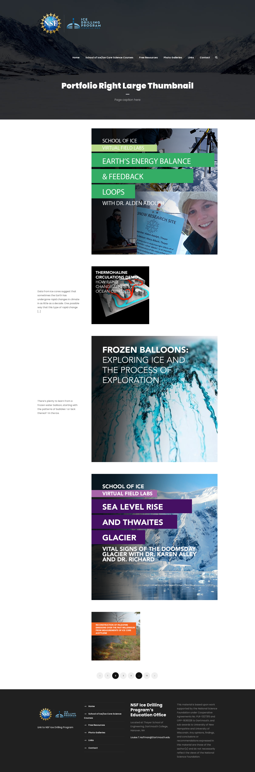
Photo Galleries (173, 57)
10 (147, 675)
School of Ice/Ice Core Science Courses (109, 57)
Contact (205, 57)
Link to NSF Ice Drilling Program (55, 727)
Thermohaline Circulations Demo (52, 281)
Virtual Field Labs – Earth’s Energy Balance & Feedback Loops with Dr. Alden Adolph (58, 189)
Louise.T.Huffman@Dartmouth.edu (150, 737)
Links (191, 57)
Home (76, 57)
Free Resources (148, 57)
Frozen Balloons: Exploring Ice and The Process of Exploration (55, 388)
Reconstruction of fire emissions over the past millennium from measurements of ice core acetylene (57, 634)
